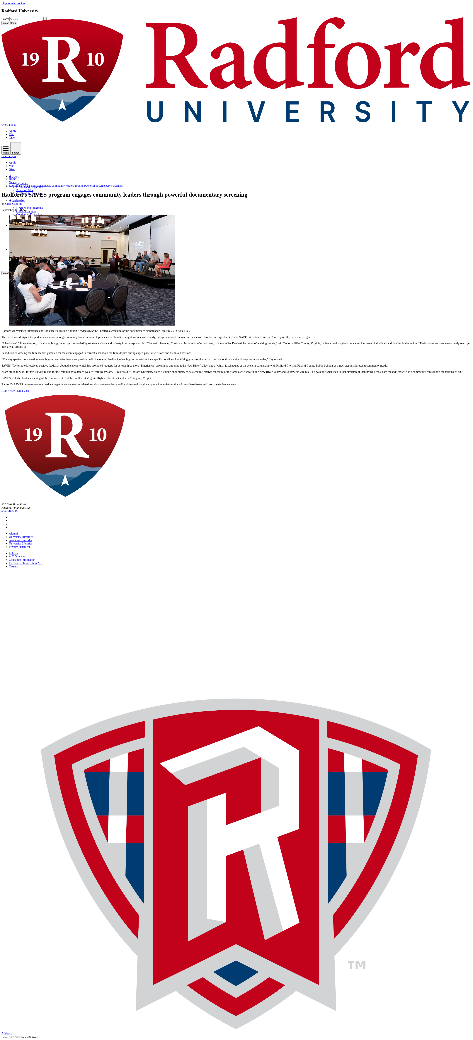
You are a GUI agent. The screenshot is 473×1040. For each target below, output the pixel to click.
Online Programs (26, 211)
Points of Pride (24, 190)
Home (12, 179)
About (13, 176)
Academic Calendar (20, 540)
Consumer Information (22, 559)
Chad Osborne (13, 203)
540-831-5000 (9, 511)
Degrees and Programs (29, 207)
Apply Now (8, 390)
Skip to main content (13, 3)
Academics (17, 200)
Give (12, 137)
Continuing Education (29, 214)
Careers (13, 566)
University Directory (21, 536)
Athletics (6, 1033)
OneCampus (8, 124)
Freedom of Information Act (25, 563)
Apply (12, 130)
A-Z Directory (17, 556)
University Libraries (20, 543)
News (12, 182)
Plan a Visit (22, 390)
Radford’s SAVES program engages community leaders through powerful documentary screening (65, 185)
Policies (13, 553)
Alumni (13, 533)
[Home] (236, 121)
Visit (11, 134)
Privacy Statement (19, 546)
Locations (22, 183)
